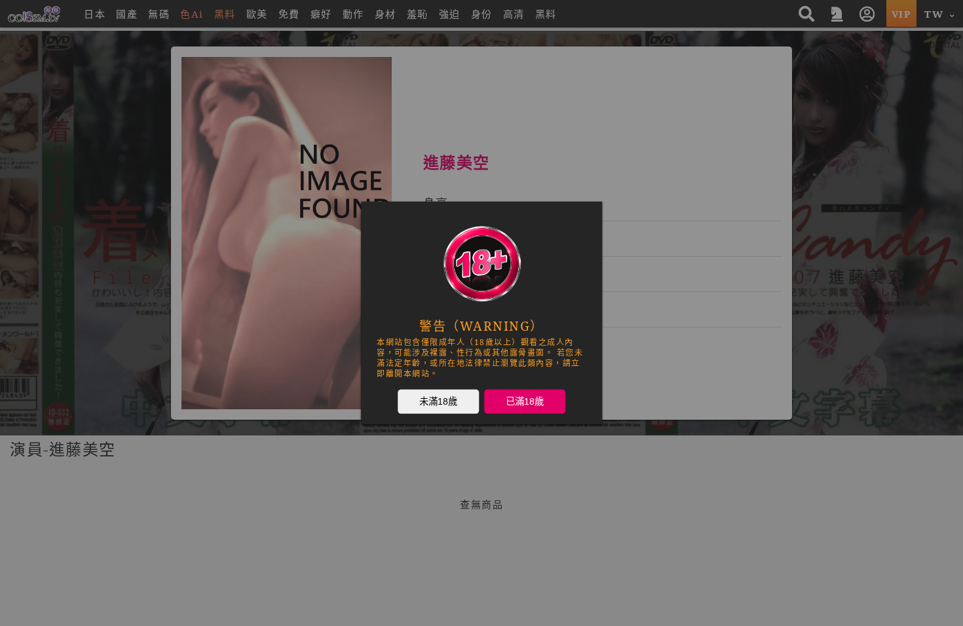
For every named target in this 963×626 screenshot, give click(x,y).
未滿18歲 (438, 401)
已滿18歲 (525, 401)
